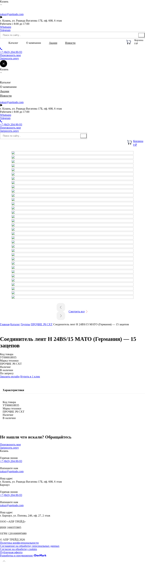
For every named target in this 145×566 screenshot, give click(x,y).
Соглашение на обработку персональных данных (29, 545)
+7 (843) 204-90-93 (11, 461)
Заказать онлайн (10, 376)
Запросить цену (9, 58)
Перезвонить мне (10, 55)
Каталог (15, 324)
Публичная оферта (11, 552)
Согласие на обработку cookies (18, 549)
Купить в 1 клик (30, 376)
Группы (25, 324)
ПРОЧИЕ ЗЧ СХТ (42, 324)
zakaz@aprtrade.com (12, 14)
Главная (5, 324)
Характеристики (13, 390)
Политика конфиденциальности (19, 542)
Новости (70, 42)
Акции (53, 42)
